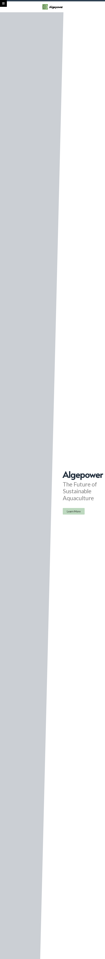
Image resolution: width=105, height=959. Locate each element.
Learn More (74, 511)
